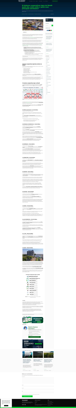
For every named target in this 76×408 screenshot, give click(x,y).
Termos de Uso (49, 405)
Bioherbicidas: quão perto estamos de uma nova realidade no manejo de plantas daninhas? (48, 360)
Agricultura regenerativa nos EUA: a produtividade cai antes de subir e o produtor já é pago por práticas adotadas (49, 37)
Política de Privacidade (50, 403)
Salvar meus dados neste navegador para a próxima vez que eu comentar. (30, 394)
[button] (47, 30)
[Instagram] (22, 404)
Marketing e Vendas (48, 79)
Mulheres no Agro (48, 82)
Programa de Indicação (50, 401)
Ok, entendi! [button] (6, 405)
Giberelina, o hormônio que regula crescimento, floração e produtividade (49, 44)
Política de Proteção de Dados (50, 402)
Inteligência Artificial (48, 76)
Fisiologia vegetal (48, 69)
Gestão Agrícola (48, 72)
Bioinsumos (47, 62)
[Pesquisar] (52, 25)
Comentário (23, 376)
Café (46, 63)
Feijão (47, 66)
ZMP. (38, 99)
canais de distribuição (31, 37)
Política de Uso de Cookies (50, 404)
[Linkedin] (23, 404)
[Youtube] (25, 404)
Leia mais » (47, 53)
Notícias (47, 83)
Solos (46, 89)
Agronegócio (47, 59)
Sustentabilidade (48, 92)
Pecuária (47, 86)
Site (22, 391)
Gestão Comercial (48, 73)
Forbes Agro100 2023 (28, 102)
